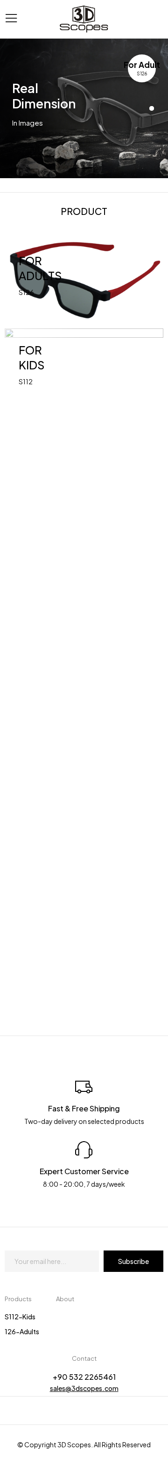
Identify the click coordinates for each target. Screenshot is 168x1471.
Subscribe (133, 1261)
